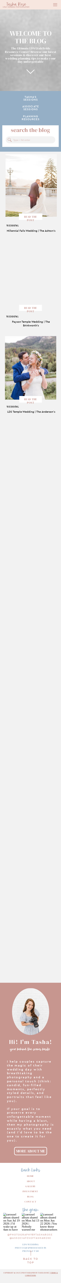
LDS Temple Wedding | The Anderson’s (31, 411)
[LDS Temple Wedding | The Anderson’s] (30, 368)
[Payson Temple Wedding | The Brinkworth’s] (31, 276)
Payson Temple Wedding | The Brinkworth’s (31, 323)
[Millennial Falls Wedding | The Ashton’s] (31, 185)
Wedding (12, 226)
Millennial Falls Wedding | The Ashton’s (31, 230)
